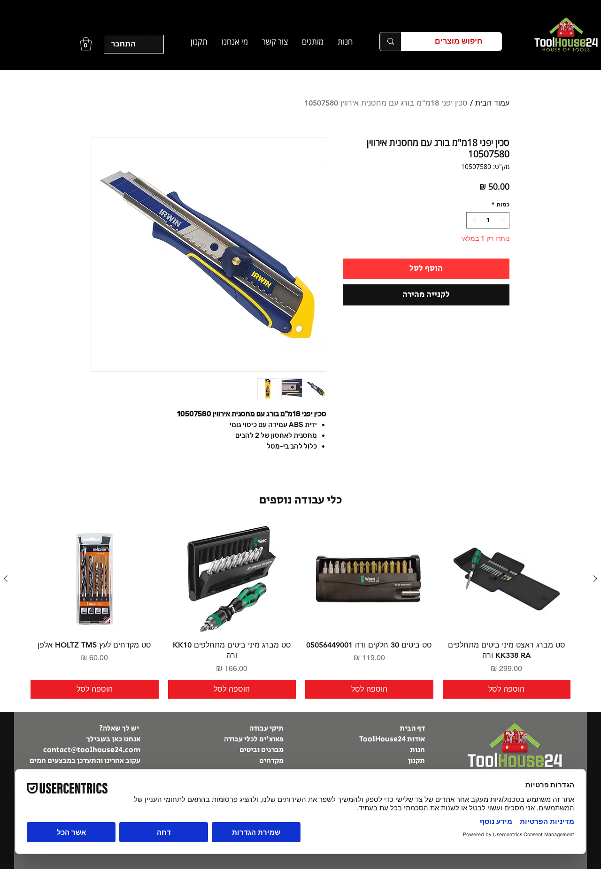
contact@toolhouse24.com (91, 750)
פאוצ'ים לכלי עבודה (254, 739)
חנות (417, 750)
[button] (313, 41)
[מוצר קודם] (595, 578)
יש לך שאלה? (119, 728)
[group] (300, 612)
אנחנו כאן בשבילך (113, 739)
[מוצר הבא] (5, 578)
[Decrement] (503, 221)
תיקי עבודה (266, 728)
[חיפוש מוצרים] (390, 41)
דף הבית (411, 728)
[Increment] (473, 221)
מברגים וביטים (261, 750)
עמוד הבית (492, 103)
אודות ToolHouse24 (392, 739)
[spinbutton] (488, 221)
